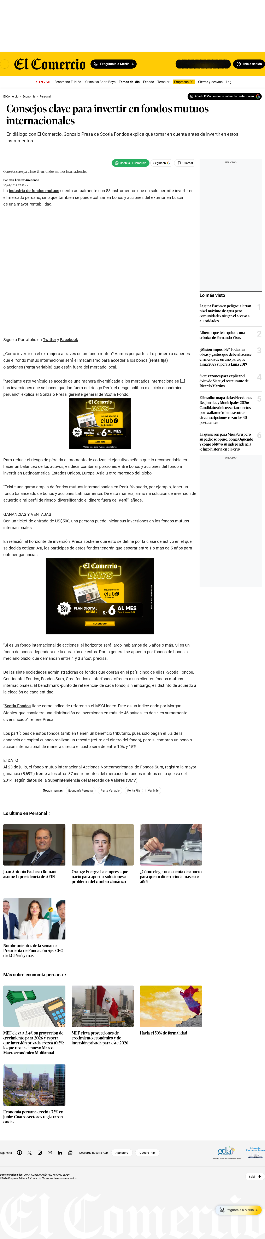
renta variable (38, 367)
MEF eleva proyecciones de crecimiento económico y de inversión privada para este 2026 (100, 1038)
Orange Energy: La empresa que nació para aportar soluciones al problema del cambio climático (100, 876)
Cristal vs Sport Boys (100, 82)
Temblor (163, 82)
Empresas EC (183, 82)
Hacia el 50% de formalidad (163, 1033)
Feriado (148, 82)
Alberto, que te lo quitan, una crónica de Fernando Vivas (222, 335)
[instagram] (39, 1152)
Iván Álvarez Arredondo (23, 180)
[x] (29, 1152)
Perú (123, 500)
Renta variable (110, 790)
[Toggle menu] (4, 64)
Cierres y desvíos (210, 82)
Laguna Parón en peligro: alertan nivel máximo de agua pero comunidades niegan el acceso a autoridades (225, 313)
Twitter (49, 339)
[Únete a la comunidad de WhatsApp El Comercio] (130, 163)
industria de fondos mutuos (34, 190)
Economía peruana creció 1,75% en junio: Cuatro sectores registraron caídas (33, 1117)
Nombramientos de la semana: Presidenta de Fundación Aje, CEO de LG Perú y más (33, 950)
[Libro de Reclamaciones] (255, 1152)
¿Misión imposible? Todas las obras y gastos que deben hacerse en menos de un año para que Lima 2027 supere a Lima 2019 (226, 356)
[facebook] (19, 1152)
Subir (252, 1176)
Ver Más (153, 790)
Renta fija (133, 790)
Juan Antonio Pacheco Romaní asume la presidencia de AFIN (29, 874)
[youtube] (49, 1152)
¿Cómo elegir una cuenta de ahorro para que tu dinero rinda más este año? (171, 876)
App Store (122, 1152)
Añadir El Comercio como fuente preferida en (224, 96)
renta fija (158, 360)
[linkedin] (60, 1152)
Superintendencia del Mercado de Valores (86, 780)
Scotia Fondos (18, 705)
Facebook (69, 339)
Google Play (147, 1152)
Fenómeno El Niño (67, 82)
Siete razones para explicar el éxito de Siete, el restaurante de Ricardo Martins (224, 380)
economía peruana (80, 790)
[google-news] (70, 1152)
